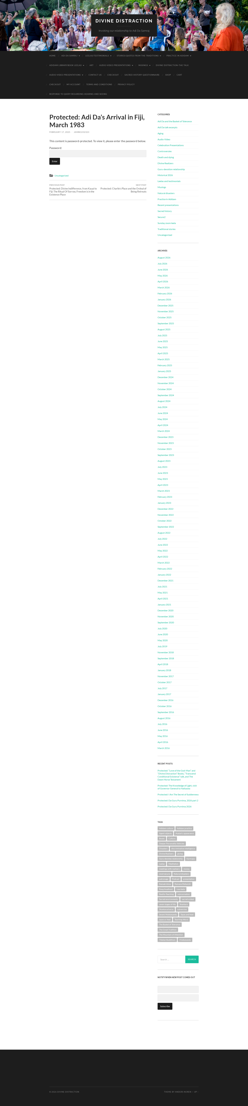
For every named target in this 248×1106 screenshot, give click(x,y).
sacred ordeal (188, 899)
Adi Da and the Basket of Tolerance (175, 121)
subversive (182, 909)
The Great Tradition (168, 929)
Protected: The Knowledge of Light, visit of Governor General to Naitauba (177, 787)
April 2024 (163, 425)
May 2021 (163, 592)
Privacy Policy (126, 84)
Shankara (184, 904)
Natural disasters (166, 193)
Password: (55, 148)
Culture (171, 838)
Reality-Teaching (166, 894)
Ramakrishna (165, 884)
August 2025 (164, 329)
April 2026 (163, 281)
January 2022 (164, 574)
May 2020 (163, 640)
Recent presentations (168, 205)
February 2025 (165, 365)
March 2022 (164, 562)
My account (74, 84)
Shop (168, 75)
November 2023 (166, 443)
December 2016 (165, 700)
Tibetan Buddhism (167, 940)
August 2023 (164, 460)
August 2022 (164, 532)
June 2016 (163, 730)
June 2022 (163, 544)
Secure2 (161, 217)
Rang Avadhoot (166, 889)
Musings (143, 65)
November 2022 (166, 514)
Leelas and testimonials (169, 181)
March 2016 (164, 748)
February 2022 (165, 568)
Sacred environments (168, 899)
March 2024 (164, 431)
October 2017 (165, 682)
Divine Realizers (165, 163)
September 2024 (166, 395)
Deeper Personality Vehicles (171, 843)
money (187, 869)
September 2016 (166, 712)
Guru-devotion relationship (171, 169)
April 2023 (163, 485)
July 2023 (162, 466)
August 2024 (164, 401)
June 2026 (163, 269)
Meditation (173, 864)
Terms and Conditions (99, 84)
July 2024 (162, 407)
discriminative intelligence (183, 848)
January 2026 (164, 299)
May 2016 (163, 736)
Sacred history (165, 211)
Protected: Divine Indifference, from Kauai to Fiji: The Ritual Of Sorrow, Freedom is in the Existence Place (73, 190)
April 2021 (163, 598)
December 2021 (165, 580)
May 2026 (163, 275)
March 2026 (164, 287)
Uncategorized (61, 175)
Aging (160, 133)
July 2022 (162, 538)
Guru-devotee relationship (171, 858)
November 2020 (166, 616)
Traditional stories (167, 229)
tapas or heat (165, 919)
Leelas (162, 864)
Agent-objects (165, 833)
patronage (163, 879)
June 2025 (163, 341)
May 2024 (163, 419)
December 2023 (165, 437)
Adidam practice (184, 828)
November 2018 (166, 652)
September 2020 (166, 622)
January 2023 (164, 502)
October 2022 (165, 520)
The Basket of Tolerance (169, 924)
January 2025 (164, 371)
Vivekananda (185, 940)
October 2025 (165, 317)
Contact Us (95, 75)
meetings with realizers (169, 869)
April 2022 (163, 556)
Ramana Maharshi (183, 884)
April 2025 (163, 353)
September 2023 (166, 455)
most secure (164, 874)
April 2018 (163, 664)
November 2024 (166, 383)
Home (52, 56)
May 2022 (163, 550)
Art (92, 65)
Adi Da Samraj (69, 56)
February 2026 (165, 293)
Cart (179, 75)
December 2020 (165, 610)
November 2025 (166, 311)
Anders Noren (183, 1092)
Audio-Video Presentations (115, 65)
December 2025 (165, 305)
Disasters (163, 848)
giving (180, 853)
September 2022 (166, 526)
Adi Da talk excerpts (167, 127)
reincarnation (184, 894)
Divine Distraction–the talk (172, 65)
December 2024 (165, 377)
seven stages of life (167, 904)
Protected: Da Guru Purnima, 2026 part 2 (178, 800)
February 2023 (165, 496)
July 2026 (162, 263)
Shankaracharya (166, 909)
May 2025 (163, 347)
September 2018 (166, 658)
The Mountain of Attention (171, 934)
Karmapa (191, 858)
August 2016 (164, 718)
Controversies (165, 151)
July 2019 (162, 646)
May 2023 (163, 479)
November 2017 (166, 676)
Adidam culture (166, 828)
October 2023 (165, 449)
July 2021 (162, 586)
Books (162, 838)
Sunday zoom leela (167, 223)
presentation (188, 879)
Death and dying (166, 157)
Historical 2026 (165, 175)
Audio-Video (164, 139)
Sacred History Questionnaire (142, 75)
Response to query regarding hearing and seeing (78, 94)
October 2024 (165, 389)
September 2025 (166, 323)
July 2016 (162, 724)
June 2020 (163, 634)
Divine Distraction (124, 20)
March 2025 (164, 359)
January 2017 (164, 694)
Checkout (113, 75)
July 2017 (162, 688)
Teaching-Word (181, 919)
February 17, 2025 (59, 132)
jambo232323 (81, 132)
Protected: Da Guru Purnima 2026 (174, 806)
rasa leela (181, 889)
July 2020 (162, 628)
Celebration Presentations (171, 145)
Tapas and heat (187, 914)
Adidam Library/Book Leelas (65, 65)
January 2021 (164, 604)
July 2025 (162, 335)
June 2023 (163, 473)
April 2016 (163, 742)
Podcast (175, 879)
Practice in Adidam (177, 56)
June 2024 (163, 413)
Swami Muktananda (168, 914)
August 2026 (164, 257)
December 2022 (165, 508)
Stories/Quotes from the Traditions (138, 56)
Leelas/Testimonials (97, 56)
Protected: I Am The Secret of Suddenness (178, 794)
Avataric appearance (185, 833)
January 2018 (164, 670)
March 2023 (164, 490)
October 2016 (165, 706)
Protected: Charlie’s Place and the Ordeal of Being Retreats (123, 188)
